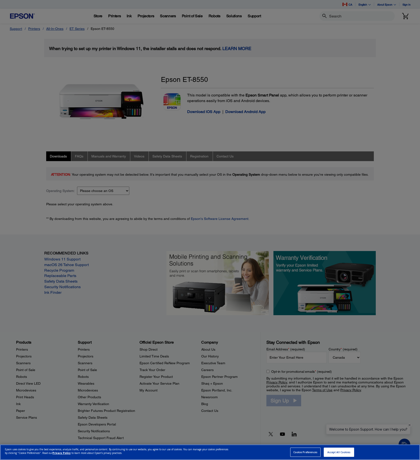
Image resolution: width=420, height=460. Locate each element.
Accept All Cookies (339, 452)
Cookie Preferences (305, 452)
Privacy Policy (61, 453)
